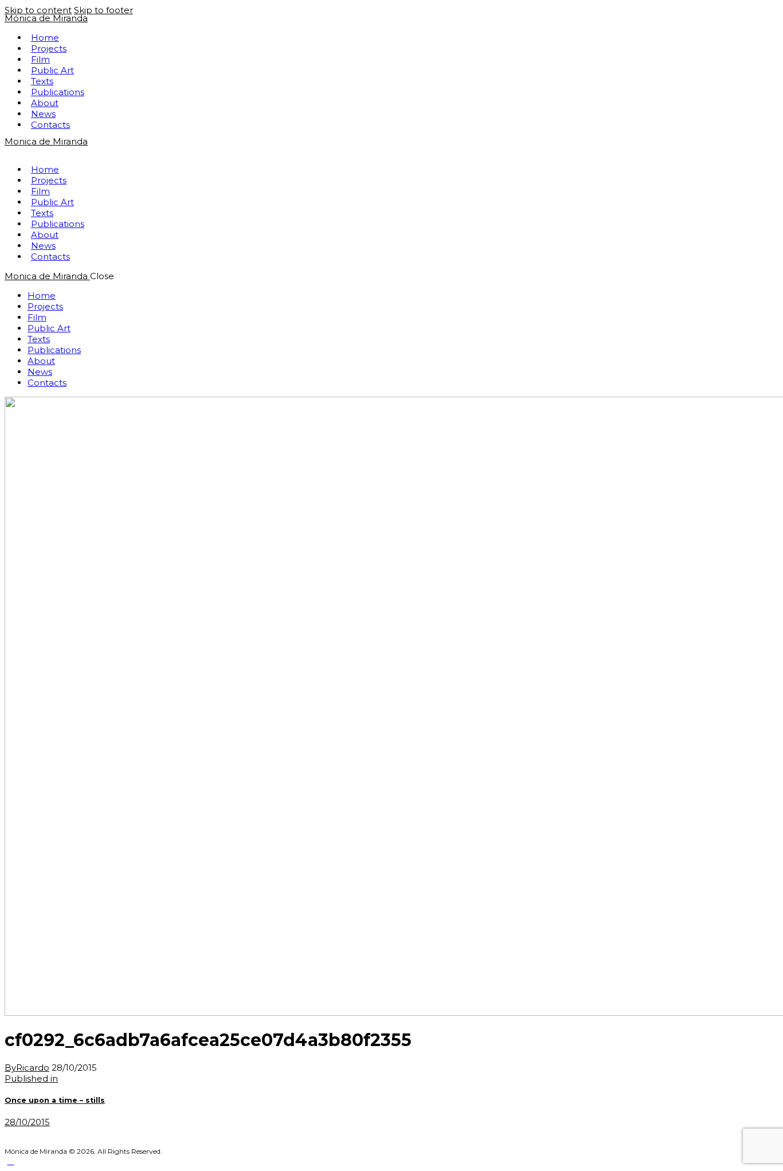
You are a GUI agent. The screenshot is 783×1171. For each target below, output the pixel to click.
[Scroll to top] (11, 1161)
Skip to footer (103, 10)
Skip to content (38, 10)
